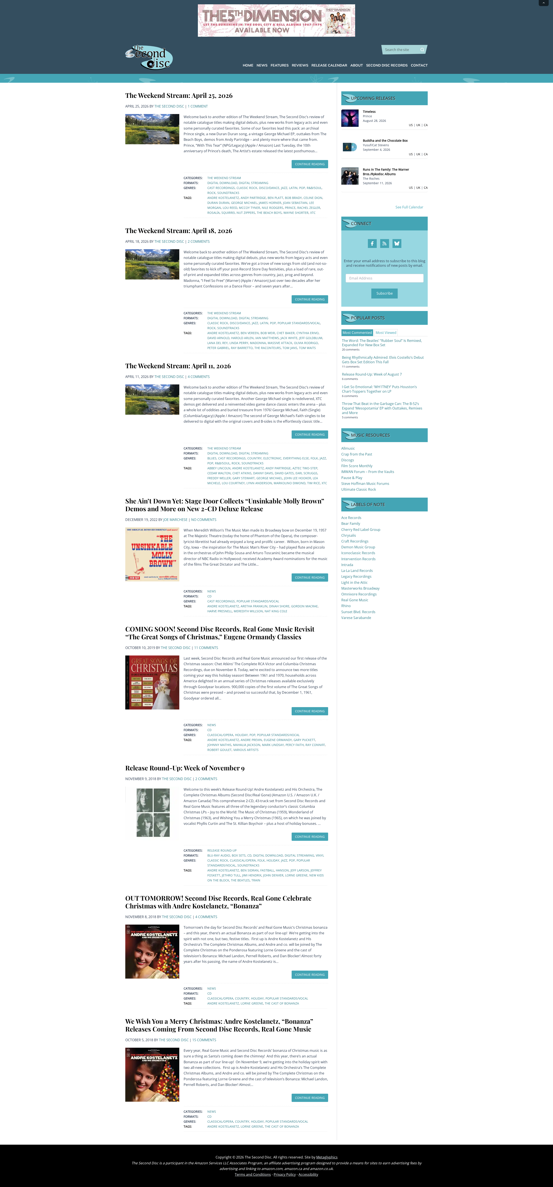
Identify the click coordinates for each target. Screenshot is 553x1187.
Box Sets (239, 855)
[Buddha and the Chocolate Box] (350, 147)
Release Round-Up (222, 850)
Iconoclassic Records (358, 553)
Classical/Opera (220, 735)
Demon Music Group (358, 547)
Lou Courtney (233, 483)
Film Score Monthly (356, 465)
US (411, 125)
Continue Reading (310, 164)
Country (254, 458)
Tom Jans (290, 348)
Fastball (267, 870)
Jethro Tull (231, 875)
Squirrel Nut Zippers (238, 213)
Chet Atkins (241, 473)
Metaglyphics (327, 1157)
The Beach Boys (269, 213)
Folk (314, 458)
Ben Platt (275, 198)
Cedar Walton (219, 473)
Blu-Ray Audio (218, 855)
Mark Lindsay (273, 745)
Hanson (282, 870)
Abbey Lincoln (218, 468)
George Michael (244, 203)
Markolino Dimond (289, 483)
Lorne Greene (296, 875)
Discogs (347, 460)
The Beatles (240, 880)
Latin (293, 188)
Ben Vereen (250, 333)
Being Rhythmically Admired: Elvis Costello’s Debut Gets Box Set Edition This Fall (383, 359)
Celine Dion (313, 198)
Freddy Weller (219, 478)
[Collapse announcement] (544, 3)
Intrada (347, 564)
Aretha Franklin (254, 606)
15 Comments (204, 1040)
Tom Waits (307, 348)
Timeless (369, 111)
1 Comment (198, 106)
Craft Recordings (355, 541)
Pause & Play (351, 477)
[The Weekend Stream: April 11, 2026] (152, 399)
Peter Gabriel (218, 348)
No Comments (203, 519)
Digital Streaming (253, 183)
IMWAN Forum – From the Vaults (367, 471)
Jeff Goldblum (310, 338)
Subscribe (385, 293)
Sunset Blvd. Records (358, 611)
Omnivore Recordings (359, 594)
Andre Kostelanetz (223, 198)
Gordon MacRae (304, 606)
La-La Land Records (357, 570)
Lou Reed (230, 208)
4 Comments (199, 376)
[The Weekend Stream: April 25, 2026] (152, 128)
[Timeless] (350, 118)
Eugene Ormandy (278, 740)
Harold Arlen (242, 338)
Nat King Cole (276, 611)
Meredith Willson (248, 611)
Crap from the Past (356, 454)
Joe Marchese (175, 519)
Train (255, 880)
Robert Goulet (219, 750)
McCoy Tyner (249, 208)
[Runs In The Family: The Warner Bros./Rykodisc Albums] (350, 176)
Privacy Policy (285, 1174)
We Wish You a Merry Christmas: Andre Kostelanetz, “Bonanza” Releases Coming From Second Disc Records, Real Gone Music (219, 1025)
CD (209, 596)
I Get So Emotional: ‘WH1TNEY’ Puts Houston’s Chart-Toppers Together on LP (379, 389)
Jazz (284, 188)
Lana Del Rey (217, 343)
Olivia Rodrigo (306, 343)
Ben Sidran (250, 870)
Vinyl (320, 855)
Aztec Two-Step (304, 468)
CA (426, 125)
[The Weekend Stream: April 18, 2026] (152, 264)
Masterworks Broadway (360, 588)
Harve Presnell (219, 611)
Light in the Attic (354, 582)
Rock (211, 193)
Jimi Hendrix (251, 875)
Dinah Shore (279, 606)
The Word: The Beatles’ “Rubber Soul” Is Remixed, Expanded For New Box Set (382, 343)
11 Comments (206, 647)
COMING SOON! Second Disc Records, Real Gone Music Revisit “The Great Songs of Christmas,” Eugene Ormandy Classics (220, 633)
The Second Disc (169, 106)
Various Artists (246, 750)
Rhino (346, 605)
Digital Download (222, 183)
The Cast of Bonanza (282, 1003)
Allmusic (348, 448)
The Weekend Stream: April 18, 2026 (178, 230)
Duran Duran (218, 203)
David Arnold (218, 338)
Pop (302, 188)
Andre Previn (251, 740)
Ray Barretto (242, 348)
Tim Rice (313, 483)
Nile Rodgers (272, 208)
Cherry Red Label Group (360, 529)
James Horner (270, 203)
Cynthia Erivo (307, 333)
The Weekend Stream (224, 178)
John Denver (273, 875)
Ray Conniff (315, 745)
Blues (211, 458)
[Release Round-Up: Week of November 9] (152, 813)
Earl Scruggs (306, 473)
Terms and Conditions (253, 1174)
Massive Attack (280, 343)
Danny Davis (263, 473)
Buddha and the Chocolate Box (385, 140)
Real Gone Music (354, 600)
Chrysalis (348, 535)
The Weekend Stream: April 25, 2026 (179, 95)
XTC (313, 213)
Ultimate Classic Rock (358, 489)
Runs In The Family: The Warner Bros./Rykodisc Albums (386, 171)
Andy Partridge (253, 198)
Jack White (289, 338)
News (211, 591)
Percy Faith (295, 745)
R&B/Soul (314, 188)
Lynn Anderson (259, 483)
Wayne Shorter (295, 213)
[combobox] (404, 49)
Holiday (241, 735)
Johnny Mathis (219, 745)
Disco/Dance (269, 188)
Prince (290, 208)
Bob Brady (293, 198)
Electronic (272, 458)
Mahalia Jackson (246, 745)
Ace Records (351, 517)
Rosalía (213, 213)
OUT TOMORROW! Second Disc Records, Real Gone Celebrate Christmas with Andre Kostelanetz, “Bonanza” (218, 902)
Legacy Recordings (356, 576)
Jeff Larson (300, 870)
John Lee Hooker (297, 478)
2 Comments (199, 241)
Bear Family (350, 523)
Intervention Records (358, 559)
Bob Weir (268, 333)
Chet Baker (286, 333)
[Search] (422, 50)
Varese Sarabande (356, 617)
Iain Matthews (267, 338)
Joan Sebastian (295, 203)
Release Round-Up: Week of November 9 (185, 767)
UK (418, 125)
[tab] (357, 332)
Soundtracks (228, 193)
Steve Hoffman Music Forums (365, 483)
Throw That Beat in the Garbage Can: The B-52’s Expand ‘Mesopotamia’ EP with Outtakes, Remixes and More (382, 408)
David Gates (284, 473)
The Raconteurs (267, 348)
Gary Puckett (304, 740)
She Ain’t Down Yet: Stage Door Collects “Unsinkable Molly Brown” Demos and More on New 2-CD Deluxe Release (224, 505)
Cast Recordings (221, 188)
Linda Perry (238, 343)
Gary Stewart (243, 478)
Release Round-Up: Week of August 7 (372, 374)
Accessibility (308, 1174)
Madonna (258, 343)
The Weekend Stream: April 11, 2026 (178, 365)
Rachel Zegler (308, 208)
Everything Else (296, 458)
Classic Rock (247, 188)
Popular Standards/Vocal (299, 323)
